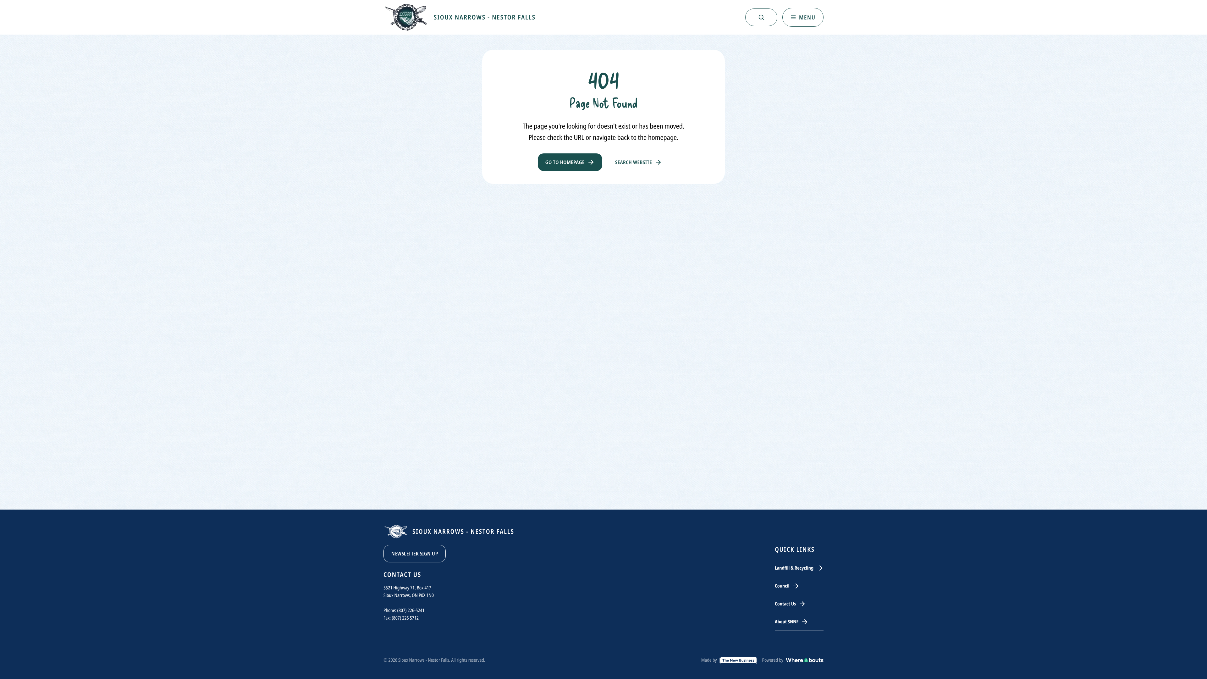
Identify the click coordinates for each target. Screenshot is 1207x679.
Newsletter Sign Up (414, 553)
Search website (633, 162)
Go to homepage (565, 162)
